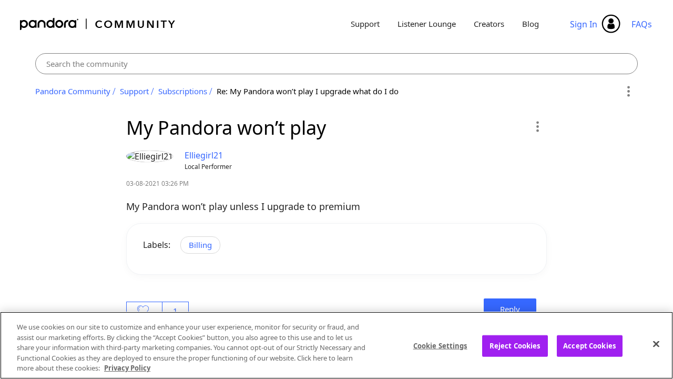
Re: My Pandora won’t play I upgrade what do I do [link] (308, 91)
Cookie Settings (440, 346)
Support (365, 23)
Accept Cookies (589, 346)
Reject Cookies (515, 346)
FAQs (641, 24)
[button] (537, 126)
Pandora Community (98, 24)
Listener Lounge (426, 23)
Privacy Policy (127, 368)
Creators (489, 23)
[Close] (656, 344)
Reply (510, 309)
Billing (200, 245)
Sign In (583, 24)
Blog (530, 23)
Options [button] (628, 92)
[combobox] (336, 63)
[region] (336, 345)
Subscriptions (182, 91)
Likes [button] (144, 310)
